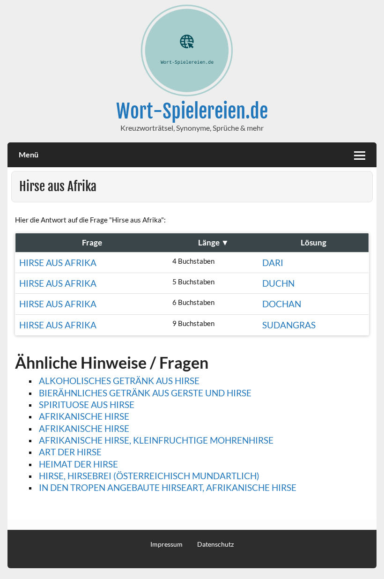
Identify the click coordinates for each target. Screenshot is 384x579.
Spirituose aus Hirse (86, 404)
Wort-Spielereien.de (192, 111)
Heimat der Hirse (78, 464)
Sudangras (289, 324)
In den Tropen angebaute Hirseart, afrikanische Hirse (167, 487)
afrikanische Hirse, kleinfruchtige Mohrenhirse (156, 440)
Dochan (281, 303)
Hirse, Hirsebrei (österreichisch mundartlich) (149, 475)
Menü (28, 154)
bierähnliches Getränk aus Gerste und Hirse (145, 392)
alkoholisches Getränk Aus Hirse (119, 380)
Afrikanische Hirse (84, 416)
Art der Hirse (70, 451)
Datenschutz (215, 544)
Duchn (278, 283)
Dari (272, 262)
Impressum (166, 544)
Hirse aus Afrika (57, 262)
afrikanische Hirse (84, 428)
